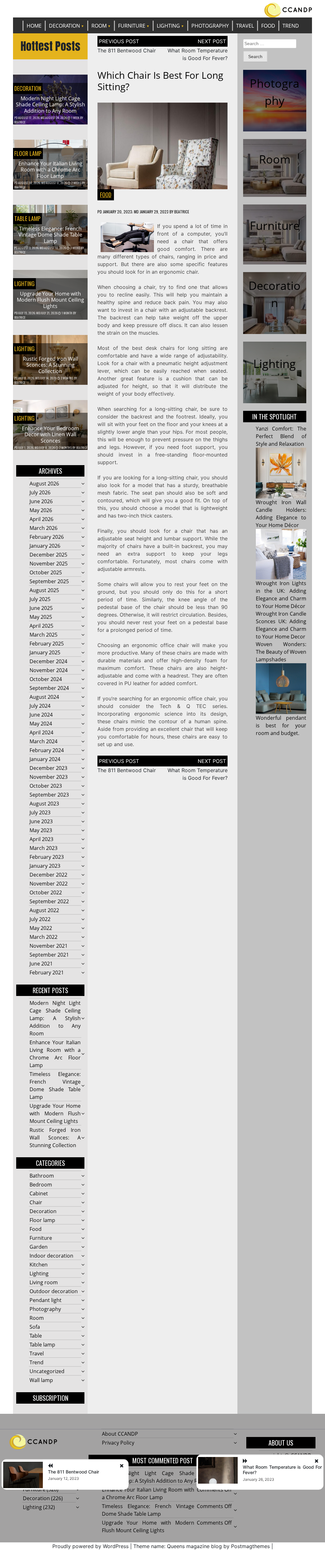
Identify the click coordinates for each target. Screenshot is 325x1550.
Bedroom (41, 1184)
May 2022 (41, 928)
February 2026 (47, 536)
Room (99, 25)
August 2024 (44, 696)
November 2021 (49, 945)
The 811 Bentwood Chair (126, 50)
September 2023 (49, 794)
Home (34, 25)
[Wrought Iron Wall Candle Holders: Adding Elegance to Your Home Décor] (281, 473)
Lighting (168, 25)
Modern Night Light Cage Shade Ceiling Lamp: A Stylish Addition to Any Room (50, 104)
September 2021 (49, 954)
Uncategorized (47, 1371)
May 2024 (41, 723)
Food (268, 25)
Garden (39, 1246)
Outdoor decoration (54, 1291)
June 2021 (41, 963)
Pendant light (46, 1300)
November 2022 (49, 883)
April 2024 (41, 732)
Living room (44, 1282)
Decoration (64, 25)
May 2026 (41, 510)
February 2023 (47, 856)
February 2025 (47, 643)
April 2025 (41, 625)
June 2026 (41, 501)
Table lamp (27, 218)
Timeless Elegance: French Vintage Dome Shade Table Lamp (50, 234)
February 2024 (47, 750)
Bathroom (42, 1175)
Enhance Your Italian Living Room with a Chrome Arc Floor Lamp (50, 169)
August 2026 (44, 483)
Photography (210, 25)
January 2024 (45, 759)
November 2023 (49, 776)
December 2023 (48, 768)
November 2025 (49, 563)
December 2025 (48, 554)
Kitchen (39, 1264)
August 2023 (44, 803)
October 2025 (46, 572)
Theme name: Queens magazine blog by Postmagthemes (201, 1546)
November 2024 (49, 670)
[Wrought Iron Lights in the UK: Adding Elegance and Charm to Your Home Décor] (281, 554)
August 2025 (44, 590)
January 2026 (45, 545)
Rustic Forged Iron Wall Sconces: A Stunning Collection (50, 364)
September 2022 (49, 901)
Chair (36, 1202)
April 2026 (41, 519)
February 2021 (47, 972)
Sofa (35, 1326)
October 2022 (46, 892)
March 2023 (43, 848)
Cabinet (39, 1193)
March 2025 (43, 634)
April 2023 (41, 839)
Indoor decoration (51, 1255)
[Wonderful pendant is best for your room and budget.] (281, 688)
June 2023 (41, 821)
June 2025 (41, 608)
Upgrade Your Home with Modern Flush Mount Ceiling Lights (50, 299)
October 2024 (46, 679)
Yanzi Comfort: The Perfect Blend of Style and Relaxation (281, 436)
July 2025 (40, 599)
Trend (290, 25)
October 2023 (46, 785)
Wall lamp (41, 1380)
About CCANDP (120, 1433)
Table (36, 1335)
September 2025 (49, 581)
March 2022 (43, 936)
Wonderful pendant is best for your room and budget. (281, 725)
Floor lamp (28, 153)
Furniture (131, 25)
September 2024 (49, 688)
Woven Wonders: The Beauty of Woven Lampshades (281, 652)
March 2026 (43, 527)
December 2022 (48, 874)
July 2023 (40, 812)
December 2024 (48, 661)
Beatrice (19, 122)
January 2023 (45, 865)
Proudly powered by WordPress (90, 1546)
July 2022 (40, 919)
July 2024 (40, 705)
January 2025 (45, 652)
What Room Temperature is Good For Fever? (282, 1469)
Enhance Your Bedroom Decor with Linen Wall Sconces (50, 434)
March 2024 (43, 741)
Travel (245, 25)
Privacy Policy (118, 1442)
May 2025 (41, 616)
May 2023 (41, 830)
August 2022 (44, 910)
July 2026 (40, 492)
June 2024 (41, 714)
